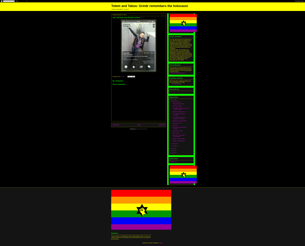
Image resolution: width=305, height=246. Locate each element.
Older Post (162, 125)
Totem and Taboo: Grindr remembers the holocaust (149, 6)
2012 (172, 150)
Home (139, 125)
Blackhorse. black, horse (179, 111)
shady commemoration (178, 103)
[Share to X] (131, 76)
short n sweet (176, 133)
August (175, 143)
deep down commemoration (180, 120)
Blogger (160, 242)
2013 (172, 148)
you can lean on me (177, 123)
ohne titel (175, 125)
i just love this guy (177, 106)
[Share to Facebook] (133, 76)
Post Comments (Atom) (141, 129)
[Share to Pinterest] (134, 76)
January (175, 145)
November (175, 102)
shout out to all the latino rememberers (179, 136)
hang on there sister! (178, 130)
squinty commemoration (179, 140)
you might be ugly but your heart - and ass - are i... (181, 109)
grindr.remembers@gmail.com (177, 73)
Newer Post (116, 125)
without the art (173, 161)
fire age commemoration (179, 138)
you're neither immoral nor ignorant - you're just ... (179, 118)
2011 (172, 153)
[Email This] (128, 76)
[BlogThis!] (130, 76)
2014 (172, 100)
